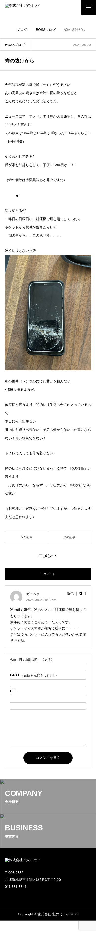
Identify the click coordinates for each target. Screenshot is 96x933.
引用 (82, 594)
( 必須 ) (31, 659)
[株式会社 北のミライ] (25, 7)
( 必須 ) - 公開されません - (33, 675)
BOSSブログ (15, 45)
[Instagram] (7, 896)
